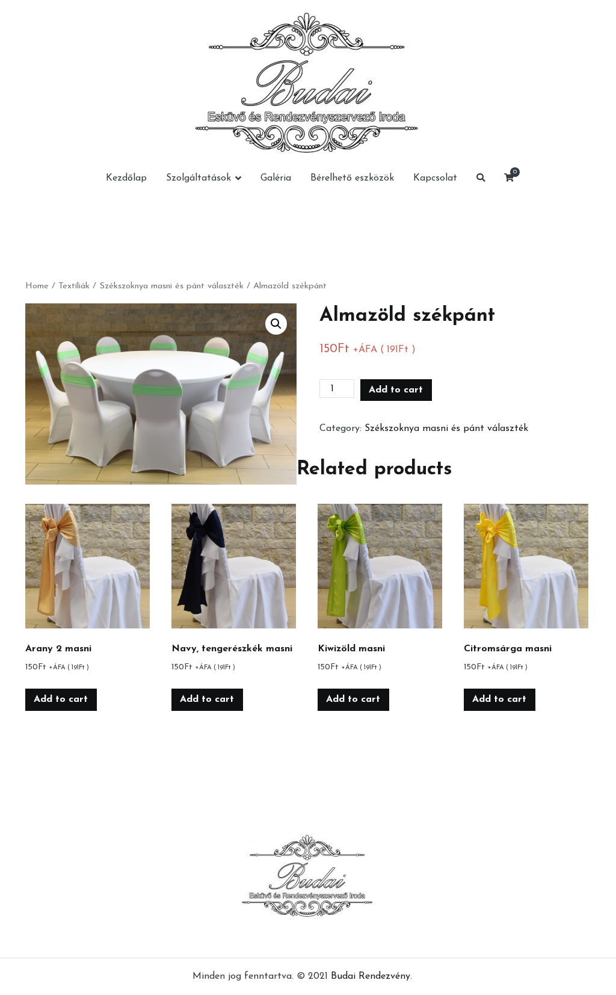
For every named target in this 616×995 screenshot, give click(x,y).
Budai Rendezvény (370, 976)
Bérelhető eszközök (352, 178)
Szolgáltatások (198, 178)
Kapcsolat (435, 178)
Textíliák (74, 286)
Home (37, 286)
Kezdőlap (126, 178)
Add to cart (396, 390)
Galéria (275, 178)
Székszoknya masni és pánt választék (171, 286)
